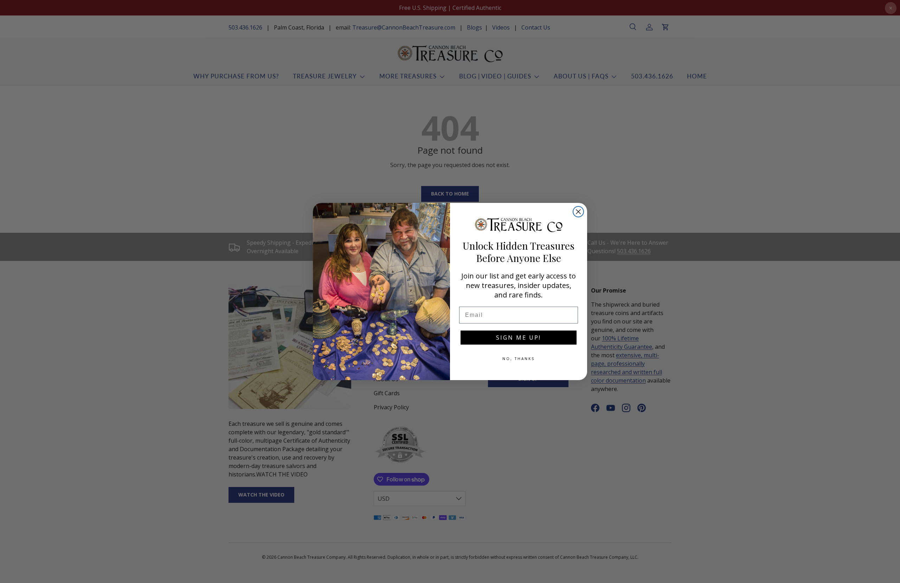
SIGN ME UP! (518, 337)
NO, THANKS (518, 358)
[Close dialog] (578, 211)
